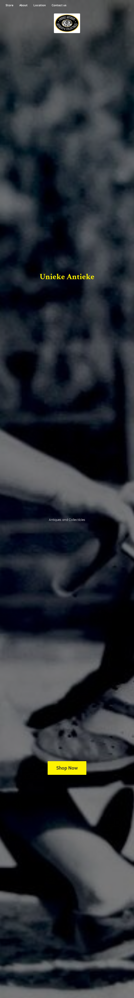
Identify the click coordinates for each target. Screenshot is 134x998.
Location (40, 5)
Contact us (59, 5)
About (23, 5)
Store (9, 5)
